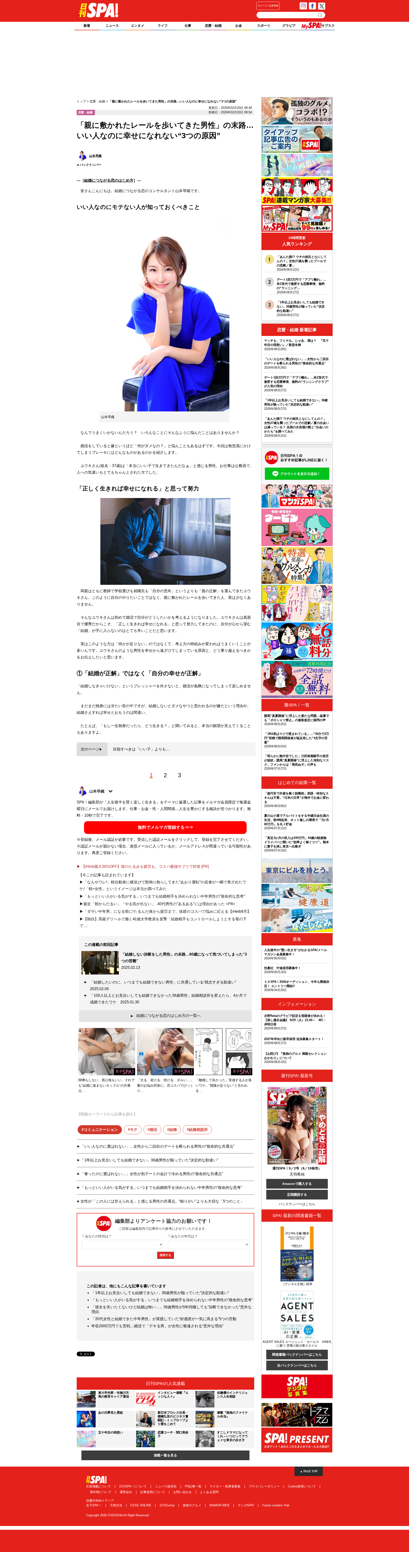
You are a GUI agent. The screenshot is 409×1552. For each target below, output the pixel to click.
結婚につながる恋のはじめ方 (108, 180)
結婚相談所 (198, 1130)
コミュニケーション (101, 1130)
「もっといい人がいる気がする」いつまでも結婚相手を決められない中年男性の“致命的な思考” (161, 1188)
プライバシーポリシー (264, 1486)
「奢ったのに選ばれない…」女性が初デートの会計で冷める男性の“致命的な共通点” (151, 1174)
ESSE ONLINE (141, 1505)
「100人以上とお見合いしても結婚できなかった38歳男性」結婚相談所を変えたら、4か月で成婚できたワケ (168, 998)
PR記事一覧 (193, 1486)
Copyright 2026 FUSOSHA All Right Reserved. (118, 1515)
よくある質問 (209, 1492)
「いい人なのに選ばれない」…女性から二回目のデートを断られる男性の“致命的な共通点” (157, 1146)
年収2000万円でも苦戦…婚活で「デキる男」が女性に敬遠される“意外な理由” (157, 1326)
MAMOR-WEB (219, 1505)
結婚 (173, 1130)
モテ (134, 1130)
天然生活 (116, 1505)
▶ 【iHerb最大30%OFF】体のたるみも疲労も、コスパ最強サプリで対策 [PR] (143, 866)
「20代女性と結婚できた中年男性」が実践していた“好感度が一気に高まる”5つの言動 (163, 1319)
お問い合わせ (183, 1492)
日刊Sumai (167, 1505)
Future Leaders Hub (275, 1505)
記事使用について (153, 1492)
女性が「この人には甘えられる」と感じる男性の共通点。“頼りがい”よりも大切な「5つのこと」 (162, 1201)
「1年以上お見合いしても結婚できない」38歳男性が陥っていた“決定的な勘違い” (149, 1160)
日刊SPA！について (133, 1486)
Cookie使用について (302, 1486)
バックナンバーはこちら (297, 1204)
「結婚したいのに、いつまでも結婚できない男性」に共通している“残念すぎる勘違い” (165, 985)
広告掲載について (99, 1486)
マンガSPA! (246, 1505)
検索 (320, 15)
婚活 (153, 1130)
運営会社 (126, 1492)
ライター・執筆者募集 (225, 1486)
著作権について (101, 1492)
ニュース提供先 (166, 1486)
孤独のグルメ (192, 1505)
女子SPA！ (94, 1505)
